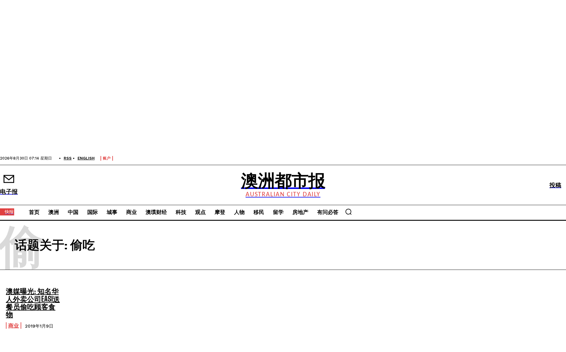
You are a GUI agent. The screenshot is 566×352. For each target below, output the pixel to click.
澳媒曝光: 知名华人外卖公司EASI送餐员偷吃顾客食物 (33, 302)
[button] (348, 212)
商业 (13, 325)
